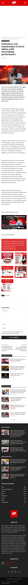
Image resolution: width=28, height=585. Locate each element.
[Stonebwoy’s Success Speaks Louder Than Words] (5, 375)
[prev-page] (2, 381)
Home (2, 37)
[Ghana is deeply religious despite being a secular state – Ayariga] (5, 414)
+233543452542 (6, 247)
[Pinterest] (14, 61)
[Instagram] (12, 572)
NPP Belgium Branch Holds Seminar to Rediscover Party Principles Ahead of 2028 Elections (18, 449)
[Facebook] (7, 61)
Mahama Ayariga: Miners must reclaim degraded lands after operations (17, 406)
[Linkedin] (20, 61)
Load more (13, 420)
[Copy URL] (23, 61)
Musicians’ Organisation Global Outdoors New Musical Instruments (21, 348)
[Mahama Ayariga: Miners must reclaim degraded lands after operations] (5, 407)
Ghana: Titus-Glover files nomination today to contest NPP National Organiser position (18, 442)
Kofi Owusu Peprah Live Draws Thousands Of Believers (17, 360)
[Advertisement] (14, 20)
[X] (10, 61)
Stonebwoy (7, 295)
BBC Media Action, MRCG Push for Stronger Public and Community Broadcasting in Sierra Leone (18, 391)
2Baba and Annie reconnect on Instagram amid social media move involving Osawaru (17, 368)
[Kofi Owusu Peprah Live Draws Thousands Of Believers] (5, 361)
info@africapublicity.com (9, 249)
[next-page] (5, 381)
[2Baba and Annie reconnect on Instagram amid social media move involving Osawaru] (5, 368)
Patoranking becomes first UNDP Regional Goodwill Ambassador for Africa (7, 348)
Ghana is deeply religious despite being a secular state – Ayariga (18, 413)
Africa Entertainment (9, 37)
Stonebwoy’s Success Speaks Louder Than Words (17, 374)
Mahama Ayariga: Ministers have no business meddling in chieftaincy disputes (18, 399)
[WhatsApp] (17, 61)
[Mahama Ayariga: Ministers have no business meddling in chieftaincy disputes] (5, 399)
